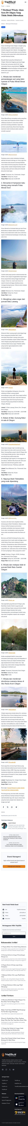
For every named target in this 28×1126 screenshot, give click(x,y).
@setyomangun (12, 271)
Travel (2, 6)
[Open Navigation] (25, 2)
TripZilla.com (5, 1080)
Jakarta (8, 6)
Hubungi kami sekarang (14, 866)
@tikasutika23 (12, 329)
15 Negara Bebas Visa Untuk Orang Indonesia (13, 947)
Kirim (14, 936)
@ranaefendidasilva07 (14, 444)
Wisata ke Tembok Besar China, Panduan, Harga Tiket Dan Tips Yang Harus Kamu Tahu (14, 1019)
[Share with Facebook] (3, 807)
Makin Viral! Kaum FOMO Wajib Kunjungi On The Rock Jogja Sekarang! (13, 1010)
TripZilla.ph (4, 1089)
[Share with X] (8, 807)
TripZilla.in (4, 1083)
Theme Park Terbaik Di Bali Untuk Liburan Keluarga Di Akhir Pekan (13, 1039)
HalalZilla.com (18, 1083)
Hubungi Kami (5, 1097)
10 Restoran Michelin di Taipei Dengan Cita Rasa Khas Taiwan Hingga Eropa (13, 1000)
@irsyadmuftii (12, 762)
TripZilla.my (4, 1086)
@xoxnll (10, 387)
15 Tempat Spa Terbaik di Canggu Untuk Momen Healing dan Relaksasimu (12, 1029)
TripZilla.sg (17, 1080)
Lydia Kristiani (12, 823)
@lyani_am (11, 600)
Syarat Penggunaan (6, 1100)
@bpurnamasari (12, 154)
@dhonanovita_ (12, 518)
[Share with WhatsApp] (12, 807)
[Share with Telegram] (16, 807)
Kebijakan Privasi (6, 1103)
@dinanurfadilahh (13, 114)
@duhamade (11, 652)
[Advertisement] (14, 886)
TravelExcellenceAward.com (21, 1086)
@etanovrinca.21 (12, 225)
